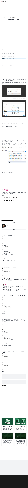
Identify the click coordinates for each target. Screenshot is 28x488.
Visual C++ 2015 (5, 190)
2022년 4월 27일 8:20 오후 (7, 300)
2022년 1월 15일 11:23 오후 (7, 252)
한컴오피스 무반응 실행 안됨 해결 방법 (12, 17)
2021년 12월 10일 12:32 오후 (7, 239)
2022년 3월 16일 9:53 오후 (7, 278)
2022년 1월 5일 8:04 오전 (6, 246)
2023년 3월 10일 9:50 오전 (7, 338)
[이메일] (4, 226)
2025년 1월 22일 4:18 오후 (7, 365)
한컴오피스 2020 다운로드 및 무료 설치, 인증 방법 (10, 197)
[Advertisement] (14, 41)
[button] (27, 1)
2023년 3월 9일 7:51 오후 (6, 332)
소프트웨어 (4, 17)
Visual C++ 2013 (5, 189)
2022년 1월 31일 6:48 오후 (7, 271)
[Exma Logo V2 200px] (3, 1)
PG (7, 225)
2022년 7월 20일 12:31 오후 (7, 306)
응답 (2, 236)
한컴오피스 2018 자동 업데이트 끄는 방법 (9, 200)
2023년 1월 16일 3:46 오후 (7, 312)
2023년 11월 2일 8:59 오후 (6, 356)
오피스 (6, 17)
